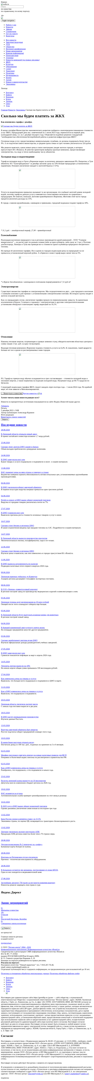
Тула (8, 106)
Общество (10, 47)
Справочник (11, 31)
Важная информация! (15, 53)
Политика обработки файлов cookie (65, 973)
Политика (10, 73)
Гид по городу (12, 34)
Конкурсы (10, 36)
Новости (9, 27)
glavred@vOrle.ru (36, 1074)
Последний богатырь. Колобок (14, 918)
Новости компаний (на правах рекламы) (23, 60)
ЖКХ (8, 62)
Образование (11, 67)
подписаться (6, 943)
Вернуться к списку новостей (13, 417)
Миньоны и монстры (10, 909)
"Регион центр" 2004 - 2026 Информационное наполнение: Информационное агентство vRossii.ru (30, 948)
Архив (8, 80)
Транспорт (10, 71)
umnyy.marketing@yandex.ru (76, 1074)
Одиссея (4, 913)
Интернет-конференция (16, 49)
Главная (4, 110)
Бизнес (9, 78)
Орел (8, 104)
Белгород (10, 93)
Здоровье (9, 58)
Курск (8, 99)
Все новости (11, 40)
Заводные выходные (14, 42)
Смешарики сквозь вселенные (13, 922)
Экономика (10, 84)
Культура (9, 64)
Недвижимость (12, 75)
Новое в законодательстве (17, 82)
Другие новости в (30, 393)
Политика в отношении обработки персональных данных (25, 973)
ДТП (8, 44)
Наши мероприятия (14, 51)
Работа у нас (11, 25)
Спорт (8, 69)
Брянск (9, 95)
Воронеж (9, 97)
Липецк (9, 101)
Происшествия (12, 55)
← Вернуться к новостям (12, 393)
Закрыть (5, 419)
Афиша (9, 29)
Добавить (5, 406)
